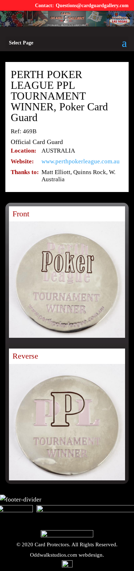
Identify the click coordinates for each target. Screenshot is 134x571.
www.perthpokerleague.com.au (80, 161)
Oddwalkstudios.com (53, 555)
